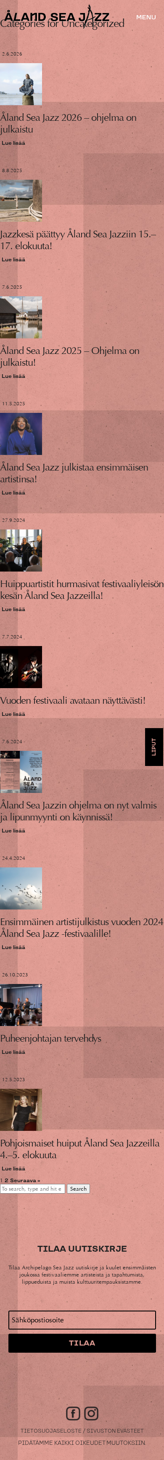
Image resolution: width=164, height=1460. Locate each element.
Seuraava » (25, 1181)
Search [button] (78, 1188)
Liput (154, 747)
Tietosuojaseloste (51, 1431)
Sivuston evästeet (115, 1431)
